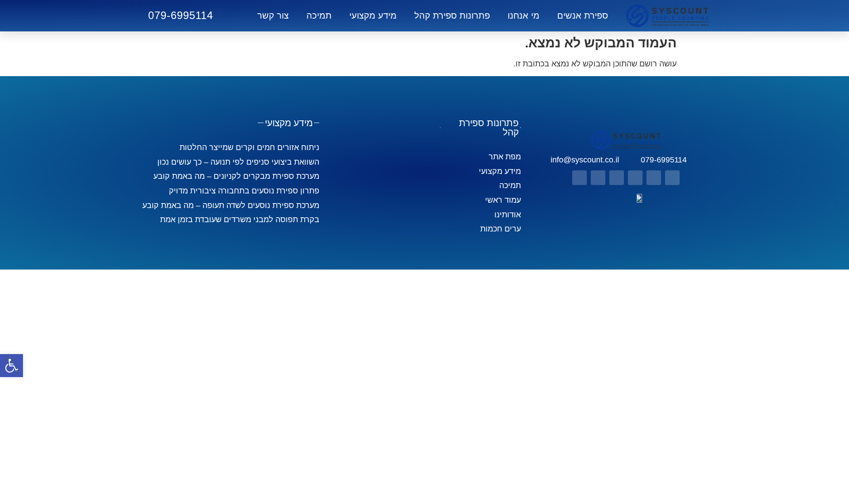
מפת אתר (505, 156)
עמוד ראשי (503, 200)
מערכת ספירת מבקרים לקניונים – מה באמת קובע (236, 176)
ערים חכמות (500, 228)
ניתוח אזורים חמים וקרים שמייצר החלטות (249, 147)
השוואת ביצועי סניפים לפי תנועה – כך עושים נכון (238, 162)
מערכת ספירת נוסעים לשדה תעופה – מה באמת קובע (230, 205)
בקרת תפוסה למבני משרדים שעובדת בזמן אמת (239, 219)
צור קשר (273, 15)
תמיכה (319, 15)
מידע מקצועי (373, 15)
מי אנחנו (523, 15)
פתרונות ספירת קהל (452, 15)
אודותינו (507, 214)
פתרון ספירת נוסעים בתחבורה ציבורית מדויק (244, 190)
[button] (11, 365)
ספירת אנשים (582, 15)
